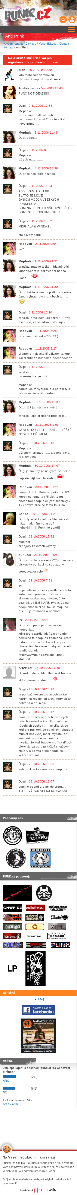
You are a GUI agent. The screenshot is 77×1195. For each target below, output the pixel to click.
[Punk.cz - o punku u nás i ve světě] (28, 13)
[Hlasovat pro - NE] (16, 1088)
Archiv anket (11, 1104)
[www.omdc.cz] (38, 1051)
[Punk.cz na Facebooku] (38, 1013)
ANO (6, 1080)
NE (5, 1092)
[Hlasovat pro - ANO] (16, 1076)
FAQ (41, 999)
